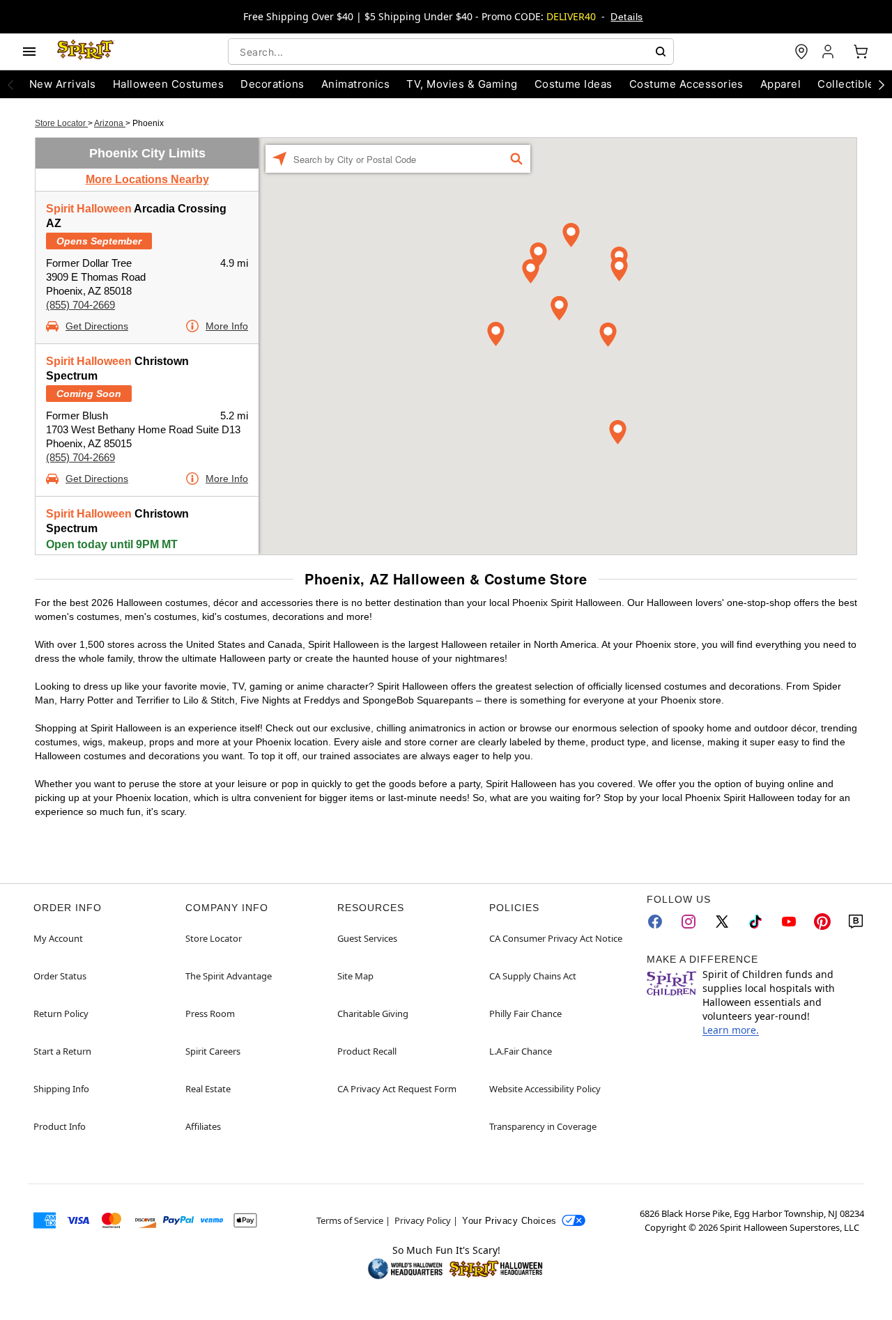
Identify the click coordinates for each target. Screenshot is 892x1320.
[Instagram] (688, 921)
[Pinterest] (822, 921)
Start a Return (62, 1051)
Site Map (355, 976)
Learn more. (730, 1029)
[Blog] (855, 921)
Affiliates (203, 1126)
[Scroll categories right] (881, 84)
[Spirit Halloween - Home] (86, 51)
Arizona (109, 123)
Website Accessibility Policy (545, 1088)
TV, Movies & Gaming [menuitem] (461, 84)
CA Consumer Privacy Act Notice (555, 938)
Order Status (59, 976)
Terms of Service (349, 1220)
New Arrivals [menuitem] (62, 84)
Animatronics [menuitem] (355, 84)
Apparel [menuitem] (780, 84)
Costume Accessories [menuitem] (686, 84)
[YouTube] (788, 921)
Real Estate (208, 1088)
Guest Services (367, 938)
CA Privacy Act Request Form (396, 1088)
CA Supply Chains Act (532, 976)
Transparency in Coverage (543, 1126)
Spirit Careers (212, 1051)
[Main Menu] (29, 51)
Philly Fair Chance (525, 1013)
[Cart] (860, 51)
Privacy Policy (422, 1220)
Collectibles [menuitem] (848, 84)
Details (626, 16)
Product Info (59, 1126)
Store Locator (61, 123)
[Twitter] (722, 921)
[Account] (829, 51)
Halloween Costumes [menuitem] (168, 84)
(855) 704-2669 (80, 305)
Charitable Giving (372, 1013)
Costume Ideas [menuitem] (574, 84)
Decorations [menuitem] (272, 84)
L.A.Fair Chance (520, 1051)
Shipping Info (61, 1088)
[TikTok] (755, 921)
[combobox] (451, 51)
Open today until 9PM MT (112, 544)
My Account (58, 938)
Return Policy (61, 1013)
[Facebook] (655, 921)
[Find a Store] (801, 51)
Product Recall (367, 1051)
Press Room (210, 1013)
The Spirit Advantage (228, 976)
